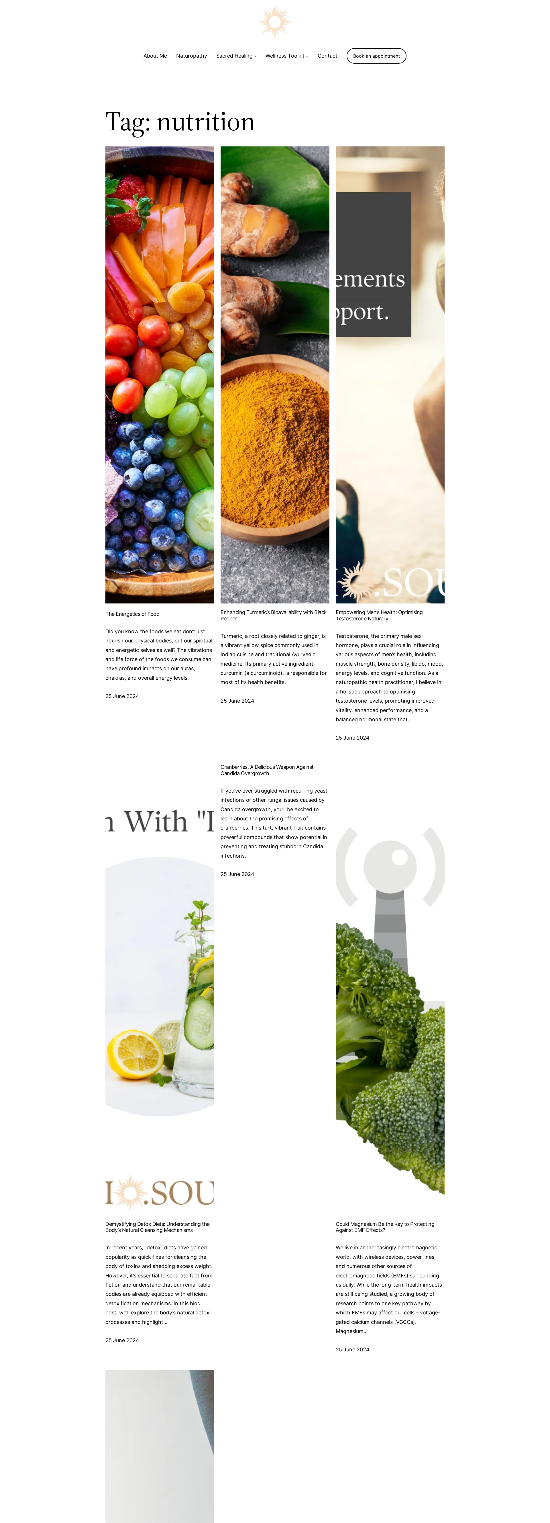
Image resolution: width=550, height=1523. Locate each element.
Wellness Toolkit (285, 56)
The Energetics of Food (132, 614)
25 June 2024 (122, 696)
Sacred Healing (234, 56)
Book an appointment (376, 56)
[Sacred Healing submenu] (255, 55)
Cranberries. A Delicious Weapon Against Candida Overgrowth (267, 770)
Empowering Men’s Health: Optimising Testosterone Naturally (379, 615)
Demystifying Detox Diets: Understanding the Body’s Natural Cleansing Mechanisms (157, 1227)
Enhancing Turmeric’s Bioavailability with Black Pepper (274, 615)
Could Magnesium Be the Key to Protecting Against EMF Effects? (385, 1227)
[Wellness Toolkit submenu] (307, 55)
